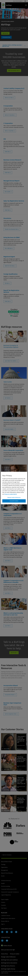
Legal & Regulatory (6, 895)
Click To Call (13, 652)
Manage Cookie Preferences (14, 497)
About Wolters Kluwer (6, 861)
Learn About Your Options (10, 361)
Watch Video (6, 748)
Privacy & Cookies (14, 954)
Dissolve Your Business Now (11, 229)
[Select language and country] (25, 1)
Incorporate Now (6, 37)
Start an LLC (5, 33)
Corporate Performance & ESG (9, 889)
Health (3, 883)
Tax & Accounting (5, 886)
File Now (7, 283)
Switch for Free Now (9, 265)
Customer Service (5, 915)
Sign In (3, 924)
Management (4, 870)
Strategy (3, 864)
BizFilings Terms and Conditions (9, 960)
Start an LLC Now (9, 97)
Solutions (7, 855)
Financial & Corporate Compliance (10, 892)
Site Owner (4, 908)
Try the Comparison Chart (10, 714)
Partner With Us (5, 921)
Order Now (7, 151)
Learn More (7, 459)
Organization (4, 867)
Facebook (2, 932)
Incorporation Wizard (9, 694)
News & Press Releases (7, 873)
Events (2, 876)
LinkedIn (11, 932)
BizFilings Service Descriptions (9, 963)
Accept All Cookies (14, 501)
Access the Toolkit (9, 429)
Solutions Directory (6, 880)
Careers (3, 902)
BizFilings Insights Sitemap (8, 969)
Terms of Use (4, 954)
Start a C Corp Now (9, 130)
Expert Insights (4, 899)
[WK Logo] (6, 945)
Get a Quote (7, 191)
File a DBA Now (8, 248)
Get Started (7, 398)
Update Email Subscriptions (8, 918)
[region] (14, 488)
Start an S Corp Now (9, 115)
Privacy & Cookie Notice (10, 494)
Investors (3, 905)
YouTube (16, 932)
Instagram (7, 932)
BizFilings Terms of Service (8, 966)
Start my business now (13, 70)
